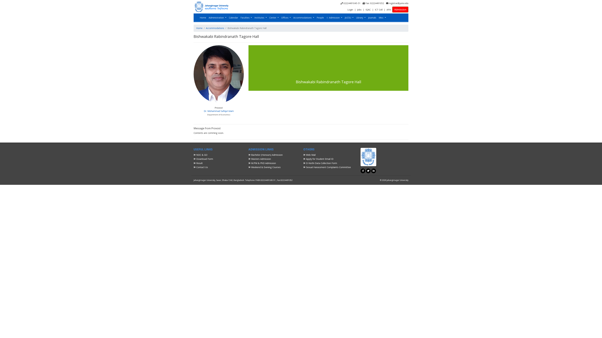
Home (203, 17)
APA (389, 9)
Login (350, 9)
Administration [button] (216, 17)
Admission (400, 9)
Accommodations (215, 28)
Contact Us (202, 167)
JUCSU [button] (348, 17)
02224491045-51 (351, 3)
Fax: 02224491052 (374, 3)
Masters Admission (261, 158)
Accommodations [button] (302, 17)
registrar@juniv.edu (398, 3)
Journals (372, 17)
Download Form (204, 158)
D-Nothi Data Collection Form (321, 163)
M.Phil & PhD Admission (263, 163)
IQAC (368, 9)
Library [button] (360, 17)
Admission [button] (334, 17)
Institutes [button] (259, 17)
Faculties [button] (245, 17)
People (320, 17)
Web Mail (310, 154)
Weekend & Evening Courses (266, 167)
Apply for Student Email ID (319, 158)
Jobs (359, 9)
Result (199, 163)
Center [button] (273, 17)
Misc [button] (381, 17)
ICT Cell (379, 9)
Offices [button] (285, 17)
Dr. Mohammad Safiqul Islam (219, 111)
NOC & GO (201, 154)
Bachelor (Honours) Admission (267, 154)
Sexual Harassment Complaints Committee (328, 167)
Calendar (233, 17)
